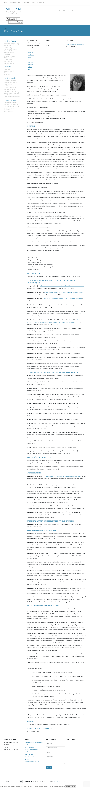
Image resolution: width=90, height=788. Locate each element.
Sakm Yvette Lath (9, 73)
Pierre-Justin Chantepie (11, 104)
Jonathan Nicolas (9, 56)
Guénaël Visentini (9, 63)
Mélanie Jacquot (9, 52)
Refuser (73, 786)
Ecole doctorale (29, 747)
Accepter (68, 786)
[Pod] (68, 11)
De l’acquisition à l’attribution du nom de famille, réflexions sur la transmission (62, 286)
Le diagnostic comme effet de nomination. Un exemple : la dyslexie (63, 298)
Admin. (30, 67)
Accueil (6, 2)
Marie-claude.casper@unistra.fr (75, 44)
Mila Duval (7, 69)
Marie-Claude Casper (10, 49)
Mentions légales (67, 782)
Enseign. (30, 64)
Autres (30, 69)
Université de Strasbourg (32, 761)
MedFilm (27, 752)
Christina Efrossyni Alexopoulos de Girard (11, 81)
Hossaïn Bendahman (10, 103)
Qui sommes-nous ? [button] (15, 2)
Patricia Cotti (8, 51)
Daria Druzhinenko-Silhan (12, 97)
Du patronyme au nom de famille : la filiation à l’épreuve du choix (62, 476)
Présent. (30, 52)
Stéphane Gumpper (10, 89)
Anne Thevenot (8, 61)
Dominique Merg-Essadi (11, 93)
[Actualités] (64, 11)
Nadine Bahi (7, 45)
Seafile (27, 759)
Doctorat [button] (41, 2)
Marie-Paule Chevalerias (11, 106)
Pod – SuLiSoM (29, 754)
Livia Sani (7, 95)
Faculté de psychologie (31, 749)
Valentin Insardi (9, 71)
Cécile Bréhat (8, 47)
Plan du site (57, 782)
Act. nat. (30, 62)
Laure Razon (8, 60)
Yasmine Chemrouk (10, 88)
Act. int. (30, 60)
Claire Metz (7, 54)
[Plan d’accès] (73, 11)
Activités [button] (26, 2)
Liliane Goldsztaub (9, 108)
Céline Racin (8, 110)
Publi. (29, 57)
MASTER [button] (34, 2)
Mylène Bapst (8, 84)
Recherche (31, 55)
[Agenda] (59, 11)
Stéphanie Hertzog (10, 91)
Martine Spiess (8, 111)
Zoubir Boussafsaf (9, 86)
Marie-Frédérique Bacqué (12, 44)
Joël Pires (7, 74)
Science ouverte (29, 757)
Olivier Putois (8, 58)
